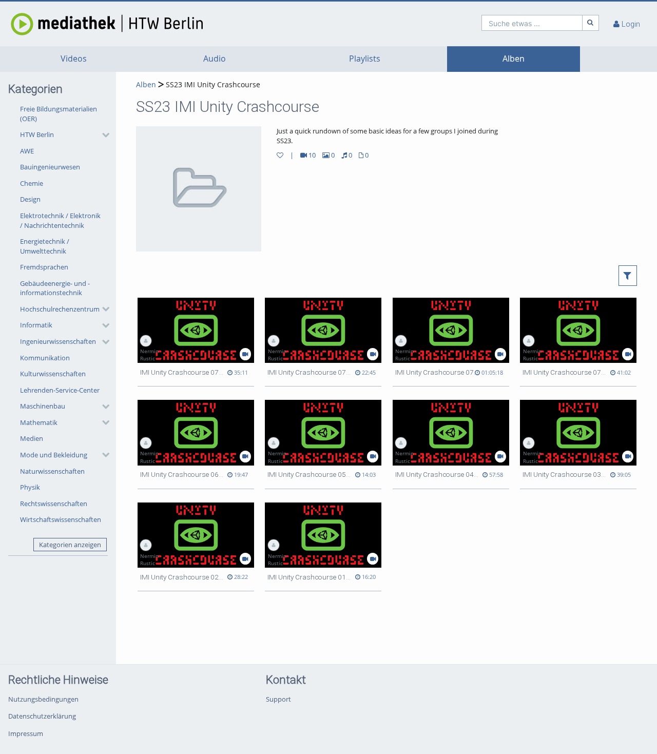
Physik (30, 487)
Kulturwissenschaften (53, 373)
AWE (27, 151)
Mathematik (38, 422)
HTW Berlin (37, 134)
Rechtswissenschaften (53, 503)
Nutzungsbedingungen (43, 699)
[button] (62, 135)
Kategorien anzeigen (70, 544)
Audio (214, 58)
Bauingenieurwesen (50, 166)
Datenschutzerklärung (42, 716)
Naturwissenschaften (52, 471)
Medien (31, 438)
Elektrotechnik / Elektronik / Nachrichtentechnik (60, 220)
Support (278, 699)
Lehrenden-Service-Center (60, 390)
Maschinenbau (42, 406)
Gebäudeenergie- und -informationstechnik (55, 288)
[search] (532, 23)
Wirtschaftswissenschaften (60, 519)
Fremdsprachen (44, 267)
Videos (74, 58)
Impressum (25, 733)
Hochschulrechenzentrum (60, 309)
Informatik (36, 325)
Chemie (31, 183)
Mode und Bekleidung (53, 454)
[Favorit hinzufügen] (280, 155)
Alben (514, 58)
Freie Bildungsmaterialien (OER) (58, 113)
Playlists (364, 58)
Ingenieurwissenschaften (58, 341)
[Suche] (591, 23)
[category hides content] (103, 135)
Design (30, 199)
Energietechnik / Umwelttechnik (44, 246)
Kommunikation (45, 357)
